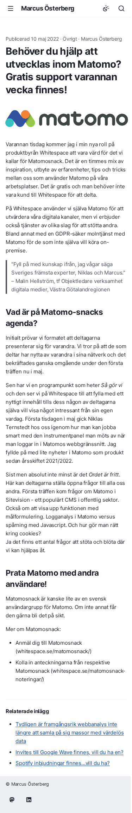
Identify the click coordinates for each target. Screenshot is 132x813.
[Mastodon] (12, 799)
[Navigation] (10, 8)
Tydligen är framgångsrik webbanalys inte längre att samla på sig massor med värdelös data (69, 732)
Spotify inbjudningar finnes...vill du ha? (62, 763)
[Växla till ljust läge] (106, 8)
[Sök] (121, 8)
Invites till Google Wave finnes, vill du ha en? (69, 752)
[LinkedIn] (29, 799)
